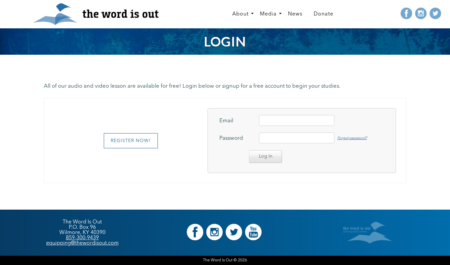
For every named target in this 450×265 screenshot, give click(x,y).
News (295, 14)
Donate (323, 14)
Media (268, 14)
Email (226, 121)
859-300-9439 (82, 238)
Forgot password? (352, 138)
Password (231, 138)
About (240, 14)
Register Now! (131, 140)
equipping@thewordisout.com (82, 243)
